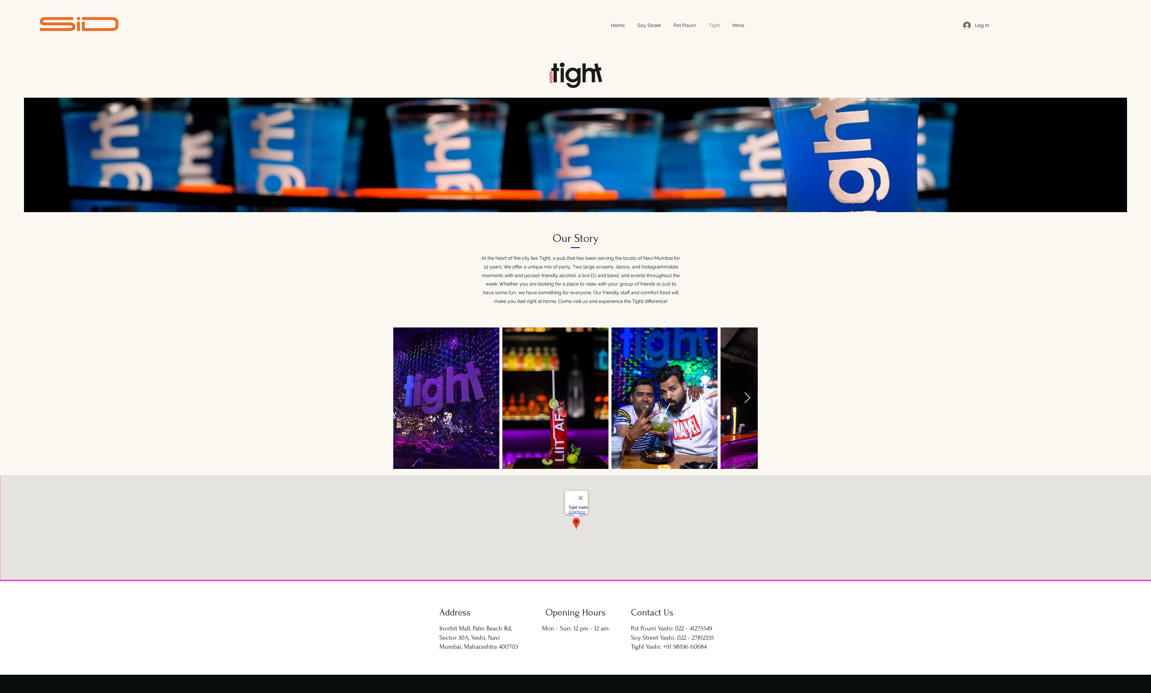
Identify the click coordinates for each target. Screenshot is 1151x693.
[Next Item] (747, 398)
